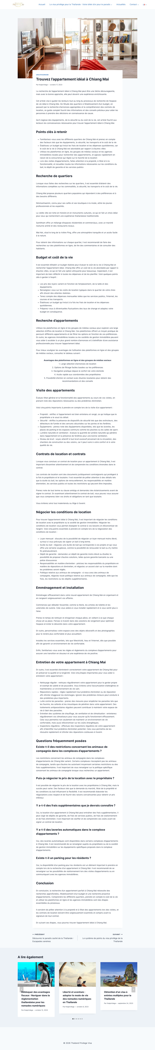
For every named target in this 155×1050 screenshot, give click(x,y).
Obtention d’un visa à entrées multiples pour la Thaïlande (117, 995)
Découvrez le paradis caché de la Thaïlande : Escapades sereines (53, 938)
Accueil (42, 4)
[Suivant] (133, 989)
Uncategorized (42, 75)
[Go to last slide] (21, 989)
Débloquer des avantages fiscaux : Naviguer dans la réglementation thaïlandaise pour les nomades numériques (35, 999)
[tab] (73, 1018)
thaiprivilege (43, 85)
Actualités (120, 4)
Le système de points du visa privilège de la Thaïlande (102, 938)
